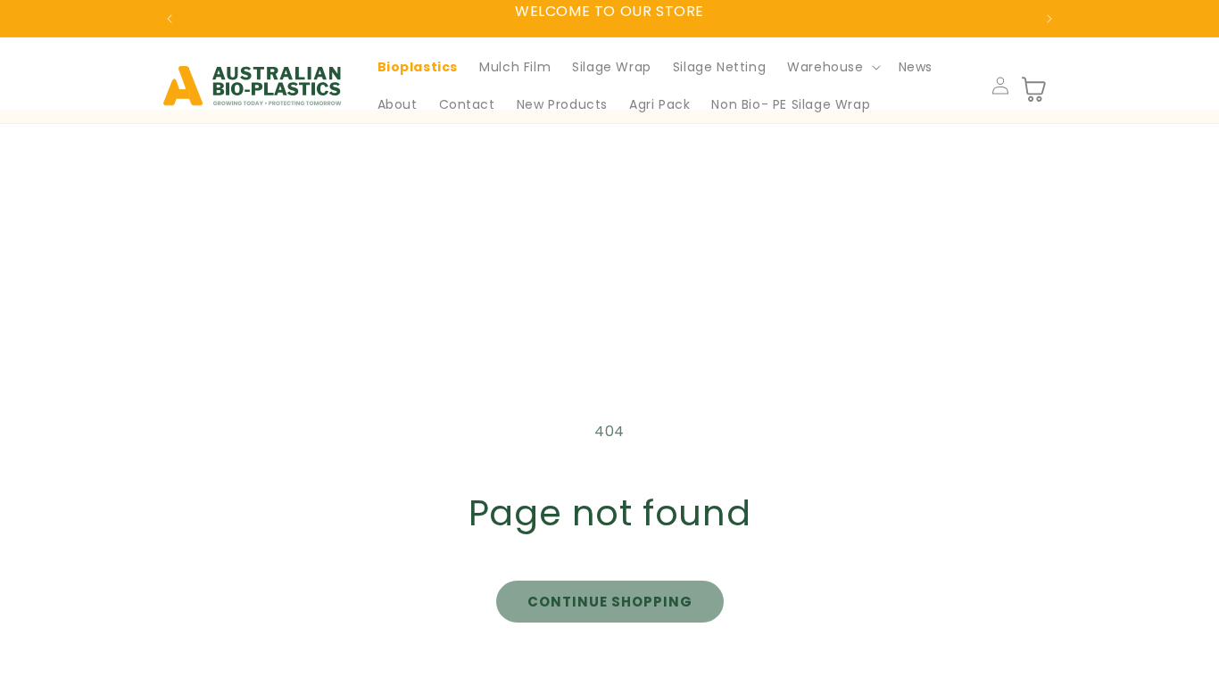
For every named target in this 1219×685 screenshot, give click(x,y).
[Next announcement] (1049, 19)
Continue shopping (609, 601)
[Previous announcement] (169, 19)
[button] (831, 67)
